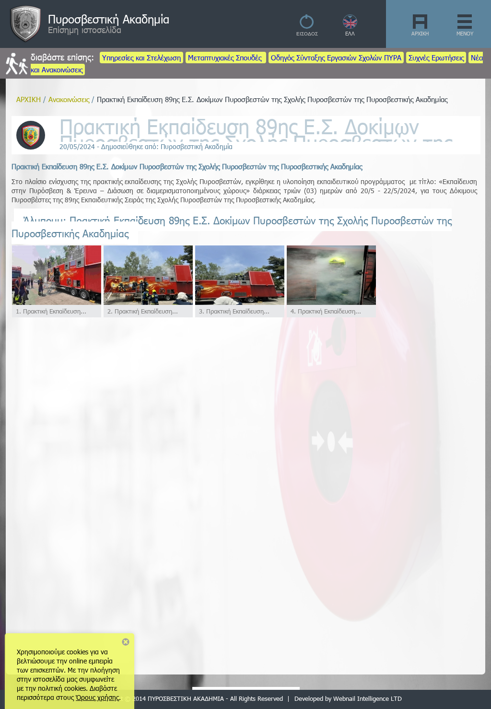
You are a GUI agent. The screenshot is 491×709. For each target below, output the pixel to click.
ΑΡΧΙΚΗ (420, 33)
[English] (350, 26)
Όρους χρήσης (97, 697)
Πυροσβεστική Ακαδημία (108, 18)
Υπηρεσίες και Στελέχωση (141, 57)
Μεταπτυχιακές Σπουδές (226, 57)
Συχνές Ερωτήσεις (436, 57)
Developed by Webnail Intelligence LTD (348, 698)
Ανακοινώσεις (68, 99)
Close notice (125, 642)
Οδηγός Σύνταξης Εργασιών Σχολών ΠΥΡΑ (336, 57)
